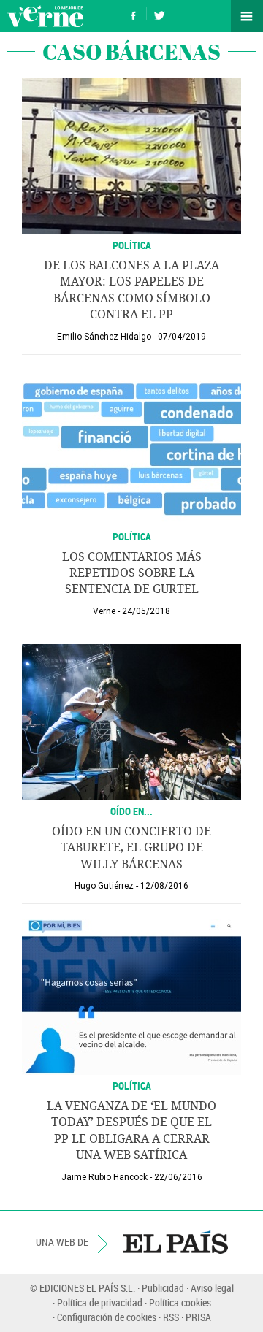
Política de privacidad (99, 1302)
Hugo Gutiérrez (104, 886)
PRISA (198, 1317)
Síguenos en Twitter (159, 13)
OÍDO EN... (131, 811)
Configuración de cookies (106, 1317)
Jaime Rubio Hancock (104, 1177)
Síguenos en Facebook (133, 13)
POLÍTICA (132, 245)
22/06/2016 (178, 1177)
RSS (171, 1317)
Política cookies (180, 1302)
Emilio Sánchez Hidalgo (104, 337)
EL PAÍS (175, 1242)
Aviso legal (212, 1288)
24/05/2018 (146, 611)
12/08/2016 (164, 886)
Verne (45, 16)
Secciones (247, 16)
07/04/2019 (182, 337)
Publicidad (163, 1288)
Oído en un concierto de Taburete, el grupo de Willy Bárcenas (131, 847)
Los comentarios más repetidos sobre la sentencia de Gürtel (132, 573)
